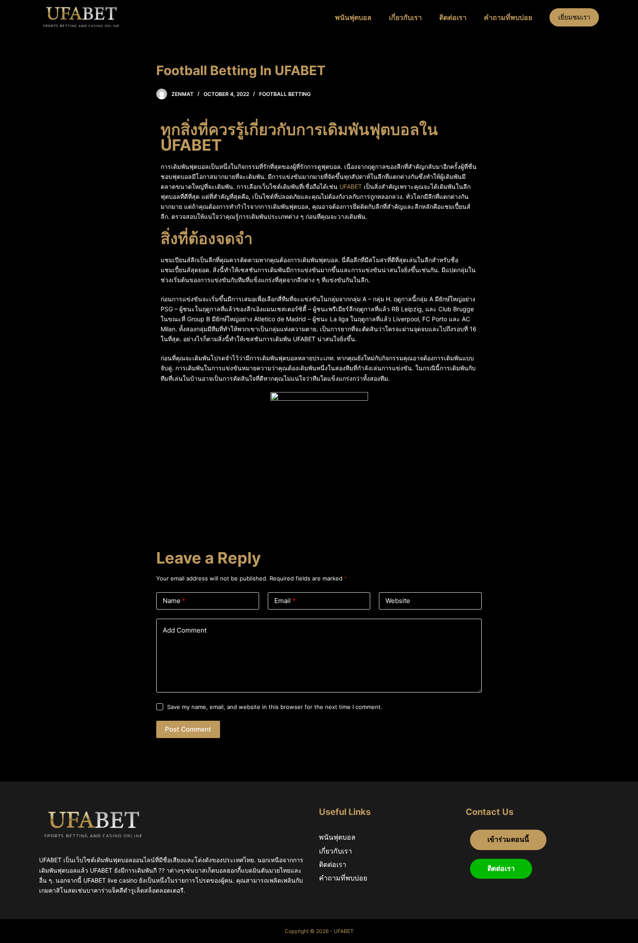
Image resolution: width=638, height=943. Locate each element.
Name (174, 601)
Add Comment (185, 630)
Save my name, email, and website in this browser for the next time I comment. (274, 706)
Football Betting (285, 94)
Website (397, 601)
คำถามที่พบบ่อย (508, 17)
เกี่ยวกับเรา (405, 17)
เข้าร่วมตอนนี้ (508, 839)
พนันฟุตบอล (353, 17)
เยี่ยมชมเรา (574, 17)
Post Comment (188, 729)
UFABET (350, 186)
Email (285, 601)
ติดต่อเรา (453, 17)
